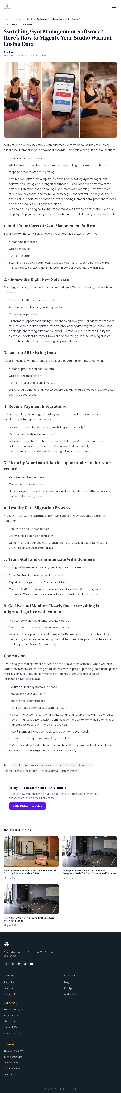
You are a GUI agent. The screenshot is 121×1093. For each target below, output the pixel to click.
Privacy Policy (11, 1062)
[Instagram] (12, 963)
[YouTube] (31, 963)
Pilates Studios (12, 1021)
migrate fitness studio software (74, 765)
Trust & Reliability (13, 1051)
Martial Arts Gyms (13, 1009)
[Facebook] (6, 963)
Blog (66, 982)
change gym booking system (21, 770)
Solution (8, 988)
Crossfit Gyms (12, 1033)
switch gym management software (32, 765)
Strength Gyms (12, 1027)
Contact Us (10, 994)
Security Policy (12, 1068)
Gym (29, 24)
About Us (9, 982)
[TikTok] (25, 963)
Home (7, 19)
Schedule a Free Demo (27, 806)
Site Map (8, 1074)
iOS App (68, 988)
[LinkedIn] (18, 963)
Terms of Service (13, 1056)
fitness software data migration (59, 770)
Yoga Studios (11, 1015)
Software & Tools (23, 19)
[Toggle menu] (114, 6)
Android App (71, 994)
